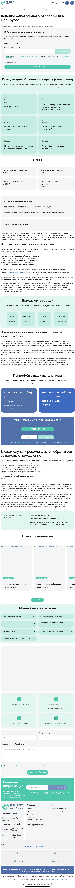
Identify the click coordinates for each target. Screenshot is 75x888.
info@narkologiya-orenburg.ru (19, 704)
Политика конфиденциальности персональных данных (35, 819)
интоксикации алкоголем (17, 273)
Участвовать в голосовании (34, 846)
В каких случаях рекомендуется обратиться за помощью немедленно (34, 212)
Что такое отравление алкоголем (18, 201)
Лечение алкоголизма (34, 9)
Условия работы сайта (35, 825)
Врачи (29, 809)
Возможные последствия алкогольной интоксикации (27, 207)
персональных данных (65, 442)
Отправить (32, 772)
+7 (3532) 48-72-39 (57, 3)
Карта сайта (55, 814)
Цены (29, 812)
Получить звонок (62, 51)
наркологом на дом (51, 486)
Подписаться (56, 787)
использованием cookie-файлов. (57, 879)
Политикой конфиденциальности (29, 56)
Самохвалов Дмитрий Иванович (44, 518)
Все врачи (37, 600)
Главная (21, 9)
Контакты (30, 815)
